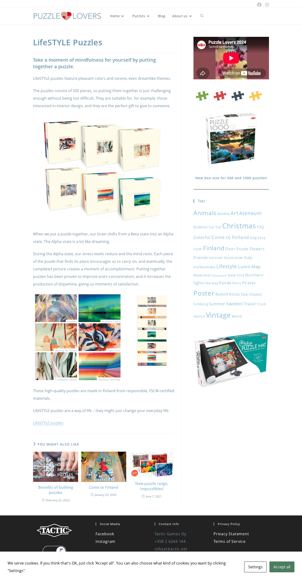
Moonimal (202, 275)
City (260, 226)
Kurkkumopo (204, 267)
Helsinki (216, 257)
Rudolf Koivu (227, 294)
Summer (217, 303)
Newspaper (219, 275)
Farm (197, 249)
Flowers (257, 248)
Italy (248, 257)
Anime (223, 213)
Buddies (200, 227)
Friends (200, 257)
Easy (261, 237)
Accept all (281, 566)
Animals (205, 213)
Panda (225, 282)
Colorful (202, 237)
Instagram (105, 541)
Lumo (244, 266)
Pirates (249, 282)
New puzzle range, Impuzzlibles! (151, 486)
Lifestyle (226, 266)
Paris (236, 283)
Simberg (200, 304)
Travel (250, 303)
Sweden (234, 303)
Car (211, 227)
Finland (213, 248)
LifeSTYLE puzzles (48, 422)
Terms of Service (230, 541)
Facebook (105, 533)
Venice (199, 316)
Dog (253, 237)
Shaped (255, 294)
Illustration (233, 257)
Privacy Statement (231, 533)
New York (236, 275)
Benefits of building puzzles (55, 490)
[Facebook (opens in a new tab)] (259, 4)
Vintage (218, 315)
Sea (244, 294)
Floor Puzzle (237, 248)
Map (256, 266)
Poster (203, 293)
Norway (211, 283)
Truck (261, 304)
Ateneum (250, 213)
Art (234, 213)
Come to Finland (103, 487)
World (237, 316)
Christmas (239, 225)
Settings (255, 566)
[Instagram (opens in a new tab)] (266, 4)
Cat (218, 227)
